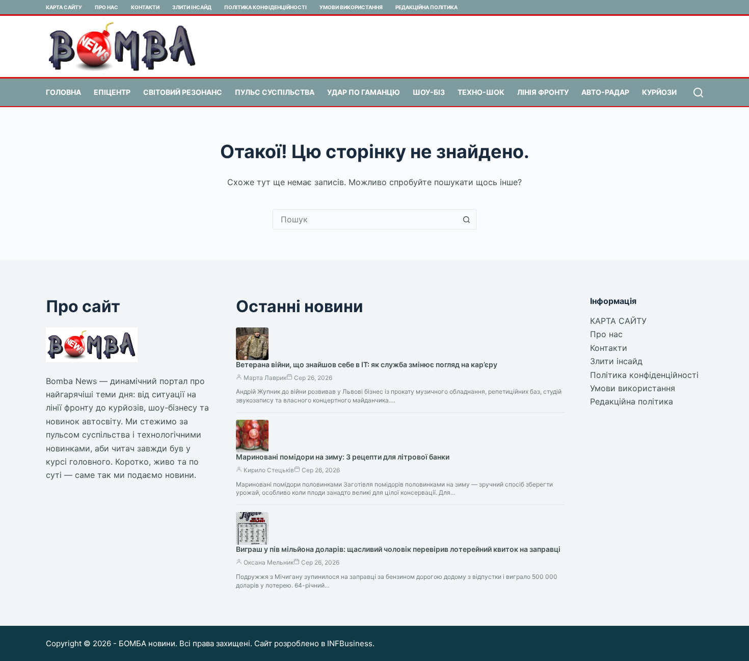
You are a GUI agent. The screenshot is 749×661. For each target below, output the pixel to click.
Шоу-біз (429, 92)
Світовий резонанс (182, 92)
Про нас (106, 7)
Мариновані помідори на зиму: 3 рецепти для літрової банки (342, 456)
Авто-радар (605, 92)
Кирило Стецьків (269, 470)
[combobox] (365, 219)
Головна (63, 92)
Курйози (659, 92)
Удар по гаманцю (363, 92)
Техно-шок (481, 92)
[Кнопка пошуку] (466, 219)
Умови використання (351, 7)
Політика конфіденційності (265, 7)
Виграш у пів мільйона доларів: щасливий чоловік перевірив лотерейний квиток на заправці (398, 549)
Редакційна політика (426, 7)
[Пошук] (698, 92)
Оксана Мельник (268, 562)
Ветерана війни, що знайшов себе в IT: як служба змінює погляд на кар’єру (366, 364)
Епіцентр (112, 92)
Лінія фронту (543, 92)
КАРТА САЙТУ (64, 7)
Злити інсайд (191, 7)
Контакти (145, 7)
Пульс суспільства (274, 92)
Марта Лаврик (265, 378)
